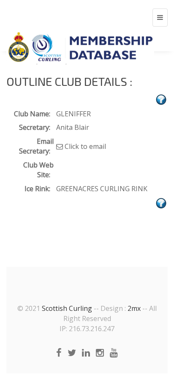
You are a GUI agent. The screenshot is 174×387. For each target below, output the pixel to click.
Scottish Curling (67, 308)
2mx (134, 308)
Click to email (84, 146)
